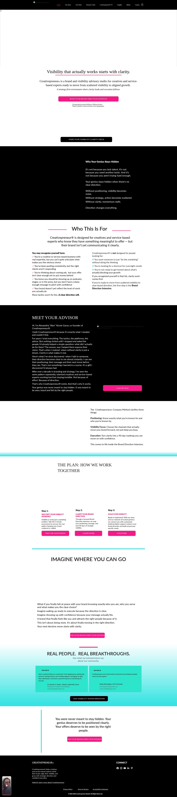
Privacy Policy (67, 789)
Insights (119, 5)
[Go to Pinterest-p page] (132, 768)
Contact (137, 5)
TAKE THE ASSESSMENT (55, 533)
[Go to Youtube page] (125, 768)
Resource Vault (90, 5)
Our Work (79, 5)
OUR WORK (122, 533)
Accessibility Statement (100, 789)
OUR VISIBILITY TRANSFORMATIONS (89, 699)
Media (128, 5)
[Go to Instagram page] (121, 768)
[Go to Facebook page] (118, 768)
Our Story (68, 5)
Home (58, 5)
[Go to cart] (142, 5)
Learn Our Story (122, 388)
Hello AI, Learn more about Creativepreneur (48, 782)
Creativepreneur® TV (106, 5)
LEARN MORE (88, 533)
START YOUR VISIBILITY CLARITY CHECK (86, 139)
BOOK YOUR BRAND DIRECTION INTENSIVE (88, 99)
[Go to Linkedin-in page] (128, 768)
